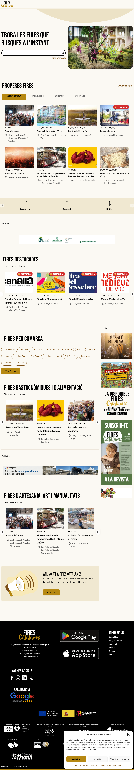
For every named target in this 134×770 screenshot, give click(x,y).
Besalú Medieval (107, 131)
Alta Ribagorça (9, 349)
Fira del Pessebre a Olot (81, 299)
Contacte (113, 654)
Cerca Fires (113, 637)
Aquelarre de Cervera (14, 173)
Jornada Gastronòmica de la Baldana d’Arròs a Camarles (81, 175)
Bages (90, 349)
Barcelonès (85, 356)
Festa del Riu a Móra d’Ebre (49, 131)
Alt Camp (24, 349)
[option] (25, 205)
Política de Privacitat (98, 765)
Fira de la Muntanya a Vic (50, 299)
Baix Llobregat (53, 356)
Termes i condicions (114, 765)
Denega (97, 759)
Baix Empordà (36, 356)
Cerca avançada (58, 58)
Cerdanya (21, 363)
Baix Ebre (21, 356)
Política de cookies (82, 765)
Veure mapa (125, 85)
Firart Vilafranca (12, 131)
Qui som (112, 651)
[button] (128, 734)
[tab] (14, 97)
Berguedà (7, 363)
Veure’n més (10, 371)
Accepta (76, 759)
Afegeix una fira (115, 641)
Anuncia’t (51, 592)
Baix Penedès (70, 356)
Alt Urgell (68, 349)
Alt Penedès (54, 349)
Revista (112, 647)
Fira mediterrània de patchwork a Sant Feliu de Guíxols (51, 175)
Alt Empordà (39, 349)
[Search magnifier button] (63, 53)
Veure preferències (119, 759)
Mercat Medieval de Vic (113, 299)
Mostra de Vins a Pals (78, 131)
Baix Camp (7, 356)
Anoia (79, 349)
